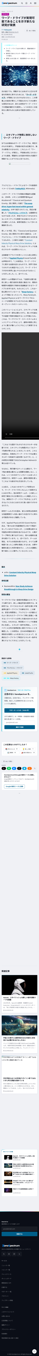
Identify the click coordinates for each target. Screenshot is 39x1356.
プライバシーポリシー (9, 1329)
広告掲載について (7, 1321)
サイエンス (10, 11)
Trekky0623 (20, 188)
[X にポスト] (4, 768)
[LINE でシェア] (9, 768)
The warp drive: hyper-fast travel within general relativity (17, 206)
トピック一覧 (6, 1270)
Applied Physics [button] (8, 298)
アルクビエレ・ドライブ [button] (11, 237)
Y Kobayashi (8, 30)
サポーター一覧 (6, 1292)
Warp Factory (27, 291)
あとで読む (32, 31)
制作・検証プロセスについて (10, 32)
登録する (19, 1234)
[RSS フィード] (19, 1254)
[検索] (22, 3)
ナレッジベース (6, 1274)
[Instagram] (14, 1254)
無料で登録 (19, 727)
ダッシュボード (6, 1278)
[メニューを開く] (35, 3)
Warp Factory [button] (28, 295)
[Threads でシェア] (19, 768)
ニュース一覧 (6, 1265)
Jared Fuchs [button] (29, 258)
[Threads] (9, 1254)
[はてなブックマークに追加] (24, 768)
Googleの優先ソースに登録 (14, 786)
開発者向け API (6, 1283)
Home (3, 11)
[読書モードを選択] (34, 1351)
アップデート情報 (7, 1300)
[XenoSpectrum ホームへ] (9, 3)
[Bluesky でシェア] (14, 768)
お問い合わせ (6, 1316)
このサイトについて (8, 1312)
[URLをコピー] (35, 768)
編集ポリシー (6, 1325)
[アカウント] (31, 3)
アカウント (5, 1296)
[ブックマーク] (26, 3)
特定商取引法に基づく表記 (10, 1338)
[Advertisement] (19, 124)
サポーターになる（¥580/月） (19, 710)
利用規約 (4, 1334)
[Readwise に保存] (29, 768)
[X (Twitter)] (4, 1254)
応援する (4, 1287)
